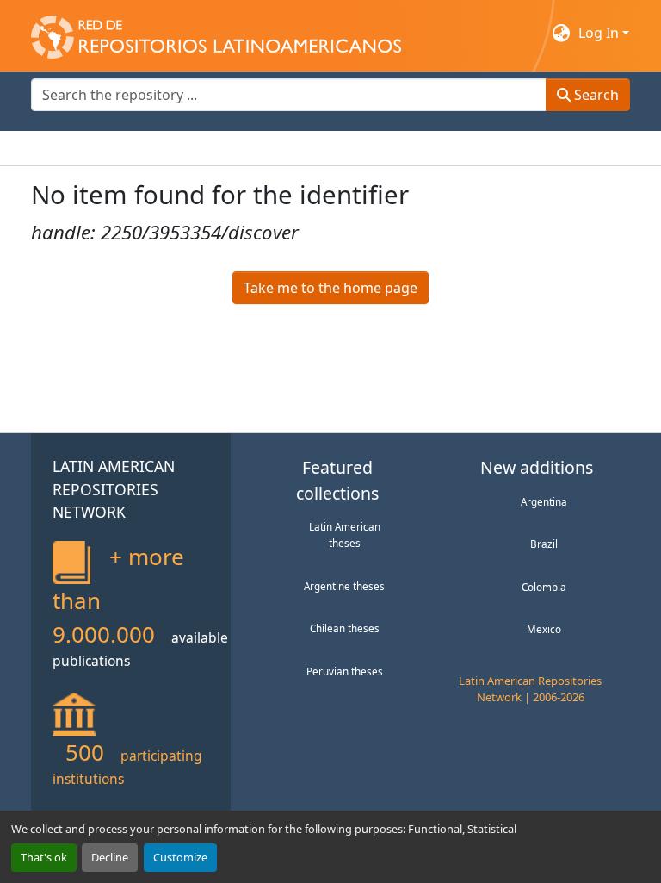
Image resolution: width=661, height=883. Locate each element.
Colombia (544, 587)
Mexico (544, 629)
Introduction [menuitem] (72, 148)
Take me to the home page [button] (330, 287)
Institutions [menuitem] (242, 148)
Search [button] (595, 94)
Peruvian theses (344, 671)
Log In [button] (600, 32)
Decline (109, 857)
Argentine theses (344, 586)
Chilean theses (345, 628)
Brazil (544, 543)
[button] (216, 33)
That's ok (44, 857)
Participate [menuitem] (328, 148)
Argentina (544, 501)
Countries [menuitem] (159, 148)
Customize (180, 857)
